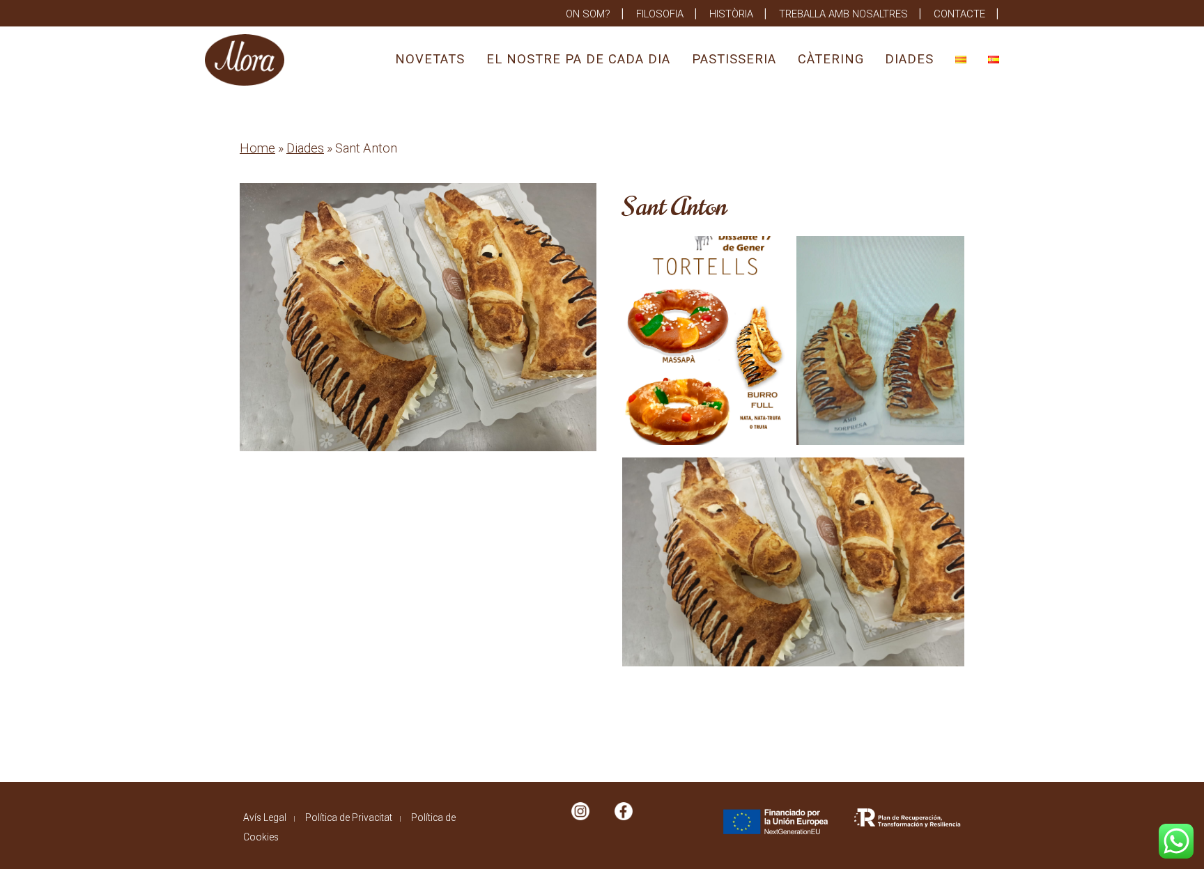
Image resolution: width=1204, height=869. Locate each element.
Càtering (831, 59)
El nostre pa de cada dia (578, 59)
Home (257, 148)
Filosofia (660, 14)
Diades (909, 59)
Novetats (430, 59)
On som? (588, 14)
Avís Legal (264, 817)
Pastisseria (734, 59)
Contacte (959, 14)
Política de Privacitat (348, 817)
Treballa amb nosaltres (843, 14)
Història (731, 14)
